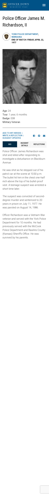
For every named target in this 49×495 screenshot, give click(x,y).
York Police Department (25, 34)
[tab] (10, 144)
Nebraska (17, 37)
